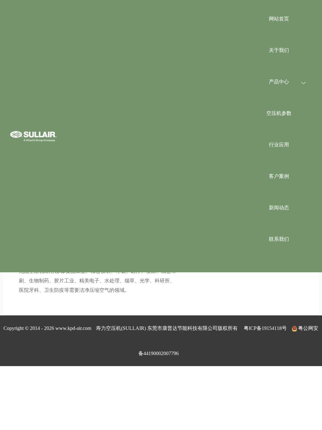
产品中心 (279, 81)
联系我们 (279, 239)
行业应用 (279, 144)
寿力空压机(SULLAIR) (121, 328)
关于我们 (279, 50)
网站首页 (279, 18)
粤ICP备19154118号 (265, 328)
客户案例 (279, 176)
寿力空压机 (33, 136)
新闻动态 (279, 207)
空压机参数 (278, 113)
